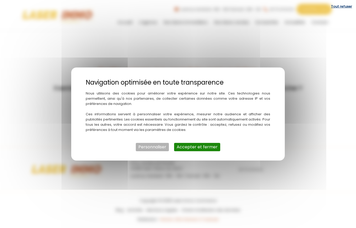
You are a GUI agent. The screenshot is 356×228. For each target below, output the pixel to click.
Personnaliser (152, 147)
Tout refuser (341, 6)
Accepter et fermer (197, 147)
